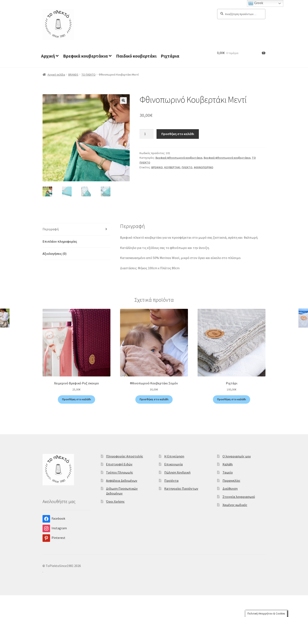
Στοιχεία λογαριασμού (239, 497)
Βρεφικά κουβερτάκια (85, 56)
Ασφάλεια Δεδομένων (121, 480)
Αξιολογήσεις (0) (54, 253)
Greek (258, 3)
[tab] (76, 229)
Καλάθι (228, 464)
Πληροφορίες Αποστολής (124, 456)
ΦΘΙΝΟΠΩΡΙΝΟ (203, 167)
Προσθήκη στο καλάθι (177, 134)
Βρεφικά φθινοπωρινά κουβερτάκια (178, 158)
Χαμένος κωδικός (235, 505)
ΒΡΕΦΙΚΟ (157, 167)
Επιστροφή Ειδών (119, 464)
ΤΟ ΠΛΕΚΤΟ (89, 74)
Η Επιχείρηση (174, 456)
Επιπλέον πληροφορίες (60, 241)
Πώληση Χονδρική (177, 472)
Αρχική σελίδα (56, 74)
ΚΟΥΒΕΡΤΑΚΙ (172, 167)
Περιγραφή (51, 229)
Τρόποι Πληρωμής (119, 472)
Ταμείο (228, 472)
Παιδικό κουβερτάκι (136, 56)
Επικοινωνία (173, 464)
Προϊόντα (171, 480)
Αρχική (48, 56)
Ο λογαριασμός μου (237, 456)
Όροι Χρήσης (115, 501)
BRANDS (73, 74)
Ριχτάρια (170, 56)
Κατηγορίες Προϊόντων (181, 488)
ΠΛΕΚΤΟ (187, 167)
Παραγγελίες (231, 480)
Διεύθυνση (230, 488)
